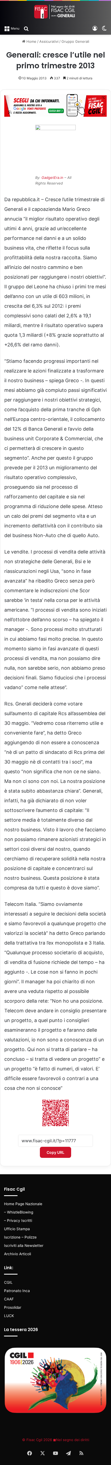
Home (30, 41)
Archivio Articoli (17, 1254)
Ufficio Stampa (17, 1229)
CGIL (8, 1282)
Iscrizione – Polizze (20, 1237)
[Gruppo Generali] (55, 12)
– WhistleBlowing (18, 1212)
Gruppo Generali (75, 41)
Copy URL (55, 1152)
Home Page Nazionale (23, 1204)
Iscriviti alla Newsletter (23, 1245)
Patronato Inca (17, 1291)
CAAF (9, 1299)
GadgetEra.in (52, 177)
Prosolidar (12, 1307)
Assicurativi (48, 41)
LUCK (9, 1316)
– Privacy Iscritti (18, 1220)
